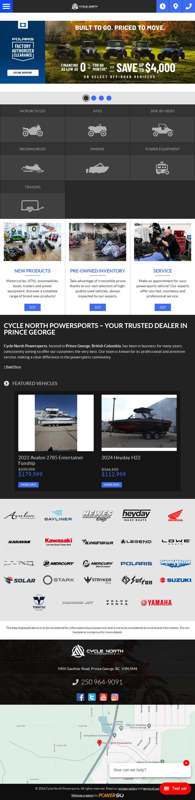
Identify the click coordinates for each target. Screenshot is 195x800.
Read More (12, 366)
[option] (97, 52)
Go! (32, 307)
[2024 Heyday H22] (139, 423)
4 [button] (108, 98)
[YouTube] (103, 697)
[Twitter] (92, 697)
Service (162, 271)
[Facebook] (80, 697)
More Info (28, 484)
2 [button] (93, 98)
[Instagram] (115, 697)
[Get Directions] (175, 6)
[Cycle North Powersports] (84, 6)
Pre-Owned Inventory (97, 271)
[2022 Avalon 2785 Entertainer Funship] (56, 423)
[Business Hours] (162, 6)
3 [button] (101, 98)
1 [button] (86, 98)
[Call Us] (188, 6)
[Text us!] (175, 789)
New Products (32, 271)
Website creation (82, 795)
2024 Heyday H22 (121, 457)
